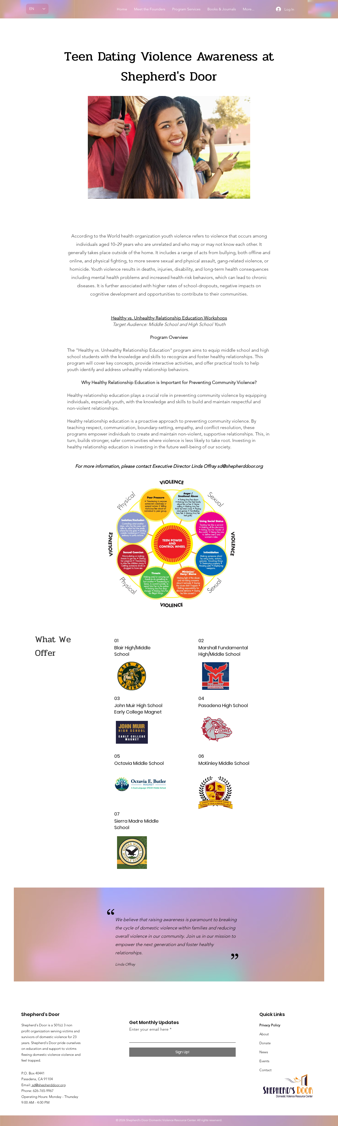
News (263, 1052)
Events (264, 1061)
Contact (265, 1070)
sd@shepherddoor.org (240, 466)
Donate (265, 1043)
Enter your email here (149, 1029)
